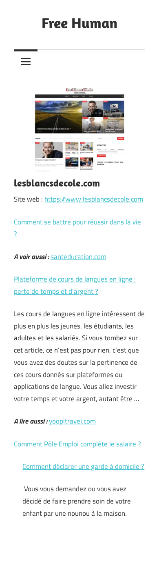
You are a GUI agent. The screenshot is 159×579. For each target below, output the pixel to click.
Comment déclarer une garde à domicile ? (83, 466)
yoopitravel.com (72, 421)
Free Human (79, 22)
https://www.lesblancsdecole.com (93, 199)
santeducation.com (78, 256)
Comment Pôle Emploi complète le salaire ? (77, 444)
